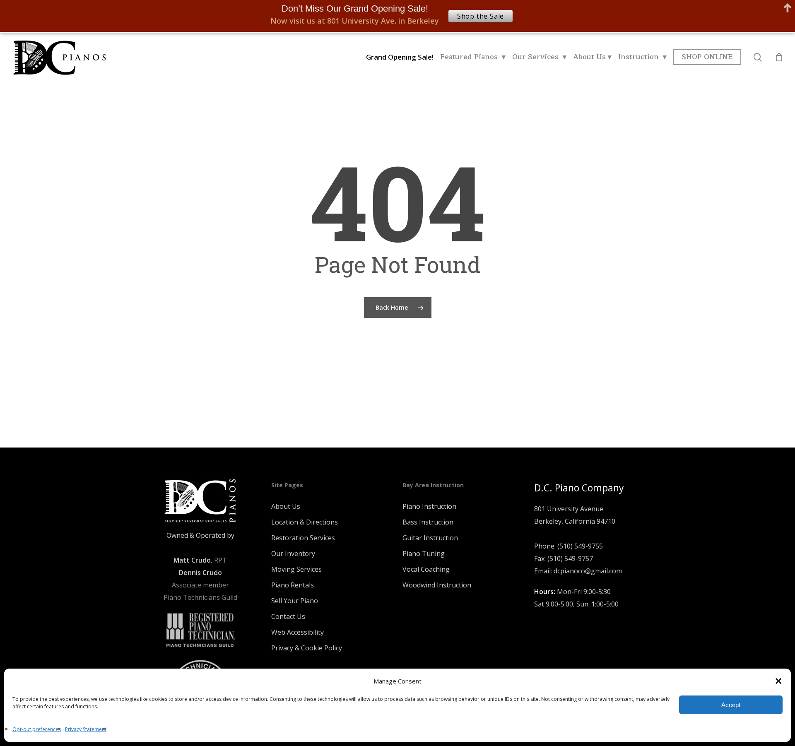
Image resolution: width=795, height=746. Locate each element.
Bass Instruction (427, 522)
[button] (778, 681)
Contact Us (288, 616)
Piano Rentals (292, 585)
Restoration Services (303, 537)
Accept (730, 704)
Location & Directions (304, 522)
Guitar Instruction (430, 537)
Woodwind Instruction (436, 585)
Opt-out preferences (36, 729)
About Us (285, 506)
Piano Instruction (429, 506)
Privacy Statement (85, 729)
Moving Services (296, 569)
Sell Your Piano (294, 600)
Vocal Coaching (426, 569)
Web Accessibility (297, 632)
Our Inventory (293, 553)
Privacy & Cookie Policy (306, 647)
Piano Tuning (423, 553)
